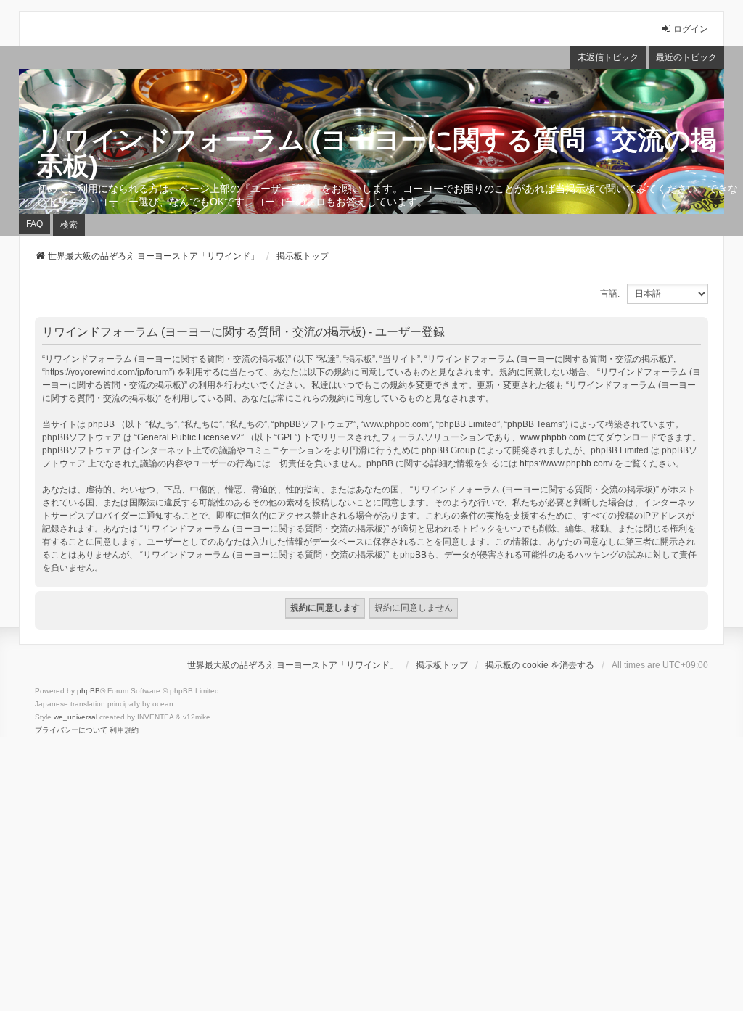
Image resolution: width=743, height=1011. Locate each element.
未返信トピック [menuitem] (608, 57)
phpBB (88, 691)
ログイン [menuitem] (690, 29)
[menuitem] (71, 730)
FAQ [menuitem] (34, 224)
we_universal (75, 717)
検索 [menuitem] (69, 225)
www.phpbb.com (553, 437)
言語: (610, 294)
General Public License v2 (189, 437)
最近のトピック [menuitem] (686, 57)
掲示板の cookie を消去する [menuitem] (539, 665)
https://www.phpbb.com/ (566, 463)
